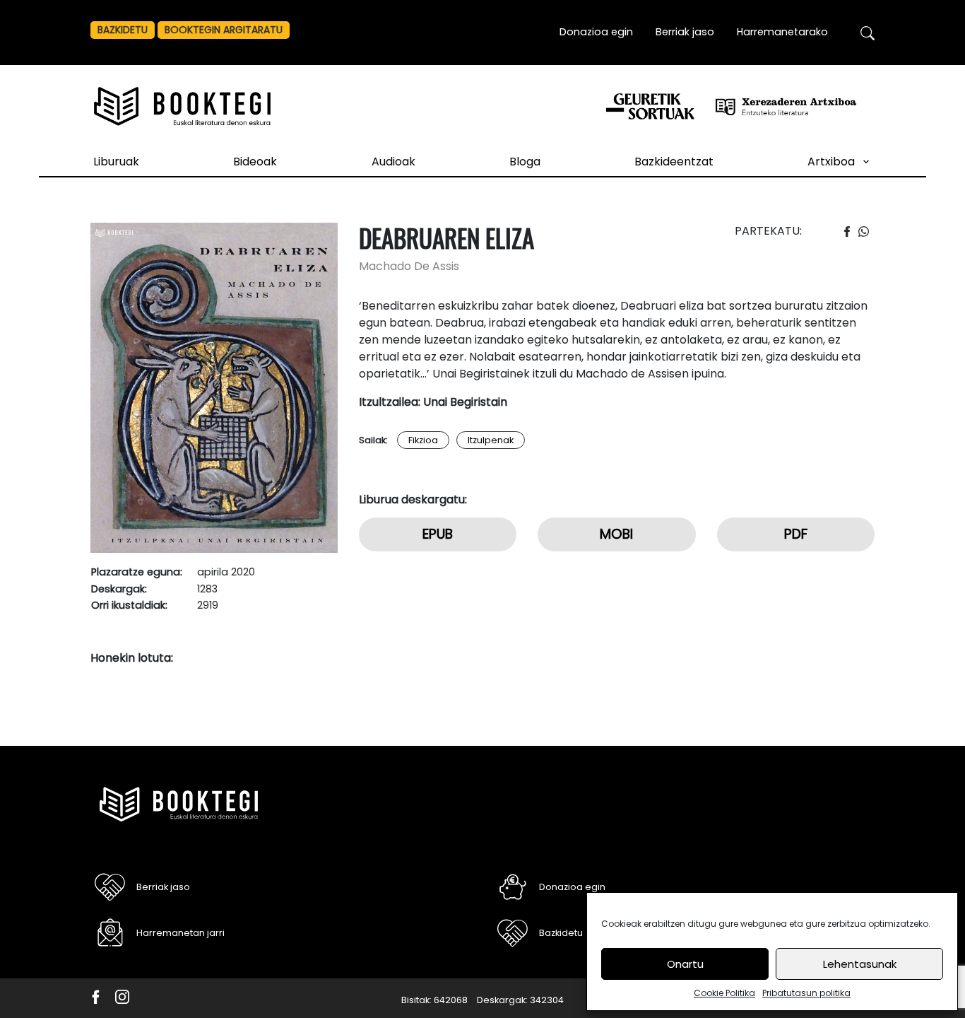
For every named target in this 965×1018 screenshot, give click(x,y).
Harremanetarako (782, 32)
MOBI (616, 534)
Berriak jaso (685, 32)
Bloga (524, 161)
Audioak (393, 161)
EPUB (437, 534)
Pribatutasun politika (806, 993)
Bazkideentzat (674, 161)
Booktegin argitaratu (224, 30)
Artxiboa (831, 161)
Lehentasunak (859, 963)
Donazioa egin (596, 32)
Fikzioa (423, 440)
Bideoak (255, 161)
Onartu (685, 963)
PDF (795, 534)
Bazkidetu (122, 30)
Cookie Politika (724, 993)
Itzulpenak (491, 440)
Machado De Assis (409, 266)
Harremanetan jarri (180, 933)
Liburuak (116, 161)
